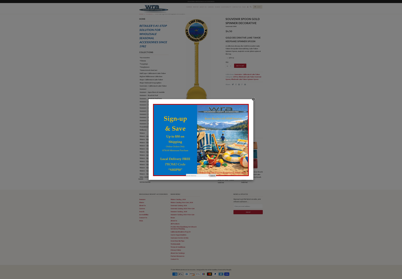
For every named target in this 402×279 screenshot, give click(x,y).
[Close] (253, 99)
